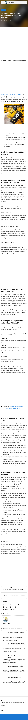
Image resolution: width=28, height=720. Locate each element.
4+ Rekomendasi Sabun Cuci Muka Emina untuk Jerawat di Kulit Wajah (16, 633)
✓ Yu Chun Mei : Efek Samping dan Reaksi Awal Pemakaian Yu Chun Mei (16, 644)
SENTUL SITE (5, 20)
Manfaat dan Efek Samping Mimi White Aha (11, 94)
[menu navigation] (3, 2)
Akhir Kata (8, 146)
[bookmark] (25, 2)
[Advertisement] (14, 44)
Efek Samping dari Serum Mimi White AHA (15, 144)
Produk (7, 546)
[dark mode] (23, 2)
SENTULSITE (11, 2)
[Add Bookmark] (10, 20)
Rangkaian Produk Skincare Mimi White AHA (15, 137)
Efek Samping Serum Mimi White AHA (12, 132)
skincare (3, 10)
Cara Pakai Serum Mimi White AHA (13, 142)
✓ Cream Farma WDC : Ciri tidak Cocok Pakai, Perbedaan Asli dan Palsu (15, 656)
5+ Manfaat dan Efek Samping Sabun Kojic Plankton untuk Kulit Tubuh (16, 666)
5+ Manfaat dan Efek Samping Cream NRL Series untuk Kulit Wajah (16, 676)
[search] (20, 2)
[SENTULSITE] (5, 2)
